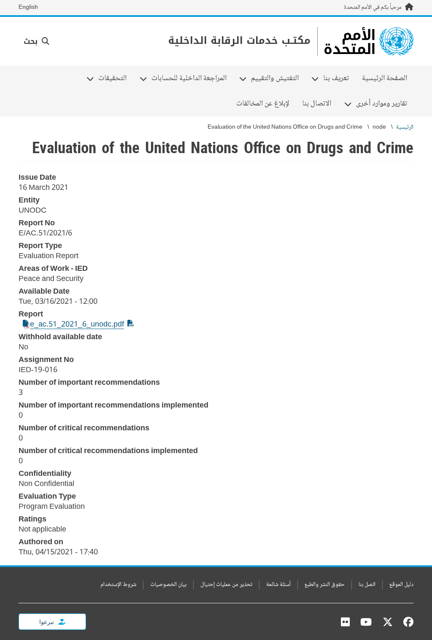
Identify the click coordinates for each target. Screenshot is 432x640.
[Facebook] (406, 622)
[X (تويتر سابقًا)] (387, 622)
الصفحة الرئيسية (384, 78)
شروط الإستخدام (118, 585)
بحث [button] (32, 41)
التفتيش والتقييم (278, 78)
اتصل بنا (367, 585)
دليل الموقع (401, 585)
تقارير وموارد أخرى (384, 103)
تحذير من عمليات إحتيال (226, 585)
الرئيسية (404, 127)
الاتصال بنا (316, 103)
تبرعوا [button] (47, 622)
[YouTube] (366, 622)
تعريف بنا (339, 78)
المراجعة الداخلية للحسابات (192, 78)
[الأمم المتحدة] (368, 41)
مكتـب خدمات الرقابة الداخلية (239, 41)
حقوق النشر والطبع (325, 585)
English (28, 8)
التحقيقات (115, 78)
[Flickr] (345, 622)
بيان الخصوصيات (168, 585)
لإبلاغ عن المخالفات (262, 103)
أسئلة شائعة (278, 585)
